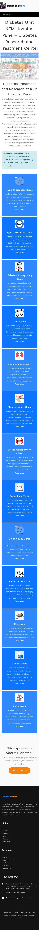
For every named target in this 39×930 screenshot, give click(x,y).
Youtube (6, 866)
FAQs (5, 857)
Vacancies (7, 839)
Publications (7, 841)
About (5, 833)
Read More (19, 210)
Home (5, 831)
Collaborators (8, 860)
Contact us (7, 868)
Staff (5, 836)
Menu (8, 15)
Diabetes (16, 5)
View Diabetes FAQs (19, 770)
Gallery (5, 863)
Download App (20, 66)
